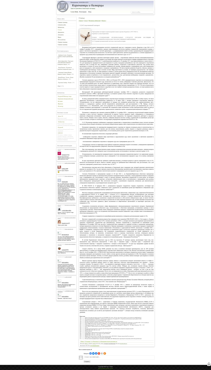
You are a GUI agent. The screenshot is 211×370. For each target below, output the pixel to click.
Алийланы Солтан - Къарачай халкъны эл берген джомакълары (65, 55)
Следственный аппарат (94, 345)
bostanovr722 (65, 155)
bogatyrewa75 (66, 223)
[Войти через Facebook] (96, 353)
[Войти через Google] (101, 353)
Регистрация (82, 12)
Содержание (87, 341)
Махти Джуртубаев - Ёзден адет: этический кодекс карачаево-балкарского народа (65, 62)
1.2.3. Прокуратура (94, 341)
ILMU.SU (60, 133)
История (60, 101)
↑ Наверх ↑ (82, 341)
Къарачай (60, 127)
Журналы (60, 104)
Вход (89, 12)
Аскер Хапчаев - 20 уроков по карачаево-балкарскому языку (65, 68)
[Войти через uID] (90, 353)
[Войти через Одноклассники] (104, 353)
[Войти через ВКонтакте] (93, 353)
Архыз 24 (60, 116)
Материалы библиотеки (94, 20)
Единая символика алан (69, 176)
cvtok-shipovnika (66, 210)
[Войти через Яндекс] (99, 353)
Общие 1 (59, 86)
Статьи (86, 20)
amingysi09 (65, 169)
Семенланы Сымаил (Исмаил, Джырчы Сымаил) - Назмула (65, 73)
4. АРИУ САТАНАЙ (68, 277)
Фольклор (60, 106)
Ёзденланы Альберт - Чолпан (64, 82)
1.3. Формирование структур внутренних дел (108, 341)
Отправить (87, 361)
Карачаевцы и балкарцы (88, 5)
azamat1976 (65, 250)
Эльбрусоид (61, 122)
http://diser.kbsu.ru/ (123, 343)
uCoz (111, 368)
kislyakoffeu (65, 262)
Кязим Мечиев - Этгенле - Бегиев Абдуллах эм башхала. (65, 78)
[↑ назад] (83, 317)
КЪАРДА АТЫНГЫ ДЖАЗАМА (70, 163)
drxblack (94, 343)
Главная (81, 20)
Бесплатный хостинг (104, 368)
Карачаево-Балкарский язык (65, 99)
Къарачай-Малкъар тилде (64, 96)
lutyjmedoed (65, 235)
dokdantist (65, 182)
